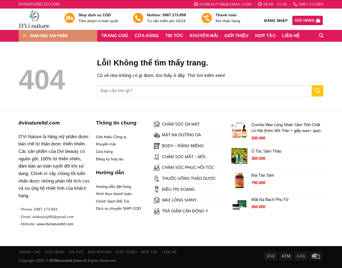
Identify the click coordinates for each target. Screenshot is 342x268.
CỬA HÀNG (147, 36)
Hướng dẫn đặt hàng (113, 186)
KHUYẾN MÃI (204, 36)
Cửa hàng (104, 151)
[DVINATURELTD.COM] (37, 19)
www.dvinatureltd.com (55, 224)
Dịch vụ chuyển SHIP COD (118, 208)
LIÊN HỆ (291, 36)
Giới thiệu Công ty (111, 137)
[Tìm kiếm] (321, 35)
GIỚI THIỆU (236, 36)
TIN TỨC (174, 36)
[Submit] (317, 90)
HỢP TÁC (265, 36)
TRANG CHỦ (114, 36)
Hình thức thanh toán (114, 194)
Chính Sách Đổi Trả (112, 201)
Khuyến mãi (106, 144)
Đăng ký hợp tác (110, 159)
